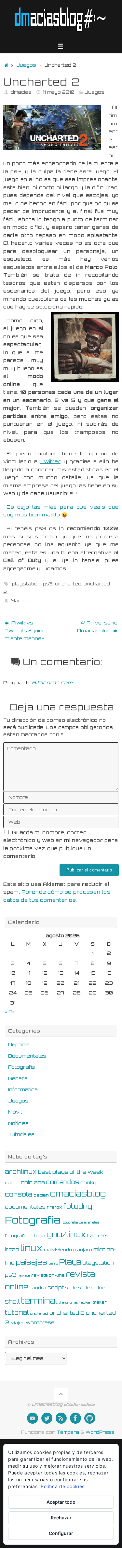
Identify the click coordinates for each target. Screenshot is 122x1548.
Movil (15, 1112)
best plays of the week (70, 1172)
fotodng (77, 1206)
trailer (99, 1302)
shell (12, 1301)
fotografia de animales (80, 1222)
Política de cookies (63, 1486)
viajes (17, 1322)
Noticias (18, 1123)
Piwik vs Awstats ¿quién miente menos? (25, 630)
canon (12, 1182)
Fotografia (21, 1067)
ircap (12, 1249)
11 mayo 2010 (59, 92)
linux (31, 1247)
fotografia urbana (25, 1235)
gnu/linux (66, 1234)
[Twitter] (46, 1418)
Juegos (26, 65)
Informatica (23, 1089)
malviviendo (58, 1249)
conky (88, 1182)
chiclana (33, 1182)
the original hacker (75, 1302)
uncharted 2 (67, 1313)
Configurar (61, 1533)
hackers (97, 1235)
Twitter (50, 461)
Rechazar (61, 1517)
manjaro (82, 1249)
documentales (25, 1207)
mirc (99, 1249)
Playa (70, 1261)
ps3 (48, 583)
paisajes (31, 1262)
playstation (26, 583)
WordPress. (100, 1432)
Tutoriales (21, 1134)
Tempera (68, 1432)
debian (41, 1195)
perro (53, 1263)
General (18, 1078)
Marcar (20, 600)
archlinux (21, 1171)
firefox (54, 1207)
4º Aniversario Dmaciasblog (97, 626)
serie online (91, 1287)
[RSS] (61, 1418)
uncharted (68, 583)
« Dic (11, 1011)
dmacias (21, 92)
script (55, 1287)
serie (71, 1287)
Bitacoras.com (52, 682)
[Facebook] (75, 1418)
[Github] (89, 1418)
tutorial (17, 1312)
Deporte (19, 1044)
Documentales (27, 1056)
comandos (62, 1181)
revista (24, 1275)
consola (18, 1194)
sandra (38, 1287)
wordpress (40, 1322)
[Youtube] (32, 1418)
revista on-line (48, 1275)
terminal (39, 1300)
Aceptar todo (61, 1502)
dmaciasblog (78, 1193)
